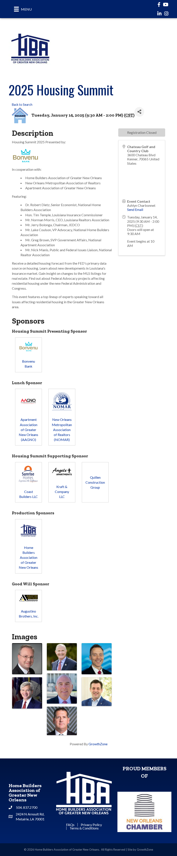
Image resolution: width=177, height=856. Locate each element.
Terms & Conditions (84, 828)
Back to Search (22, 104)
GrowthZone (97, 744)
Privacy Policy (91, 824)
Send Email (135, 209)
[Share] (139, 112)
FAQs (70, 824)
